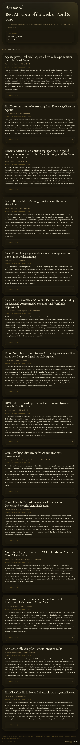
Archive (4, 741)
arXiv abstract (25, 64)
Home (4, 49)
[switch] (71, 742)
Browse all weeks (13, 40)
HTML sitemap (12, 741)
